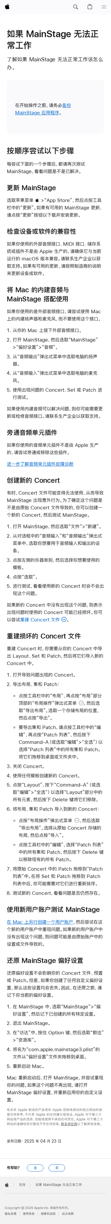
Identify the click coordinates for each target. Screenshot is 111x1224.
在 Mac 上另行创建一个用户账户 (40, 921)
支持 (22, 1185)
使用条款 (29, 1213)
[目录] (104, 7)
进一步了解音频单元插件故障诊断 (40, 463)
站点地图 (68, 1213)
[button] (75, 7)
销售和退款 (48, 1213)
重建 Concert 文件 (40, 619)
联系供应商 (69, 1124)
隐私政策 (11, 1213)
